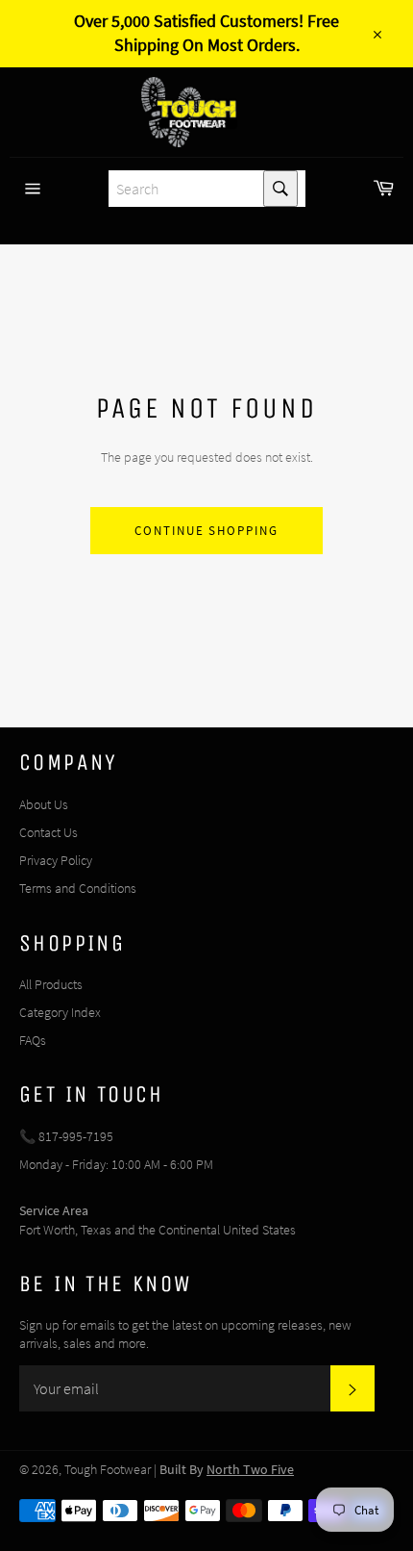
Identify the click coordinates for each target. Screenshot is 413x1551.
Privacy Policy (55, 860)
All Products (51, 984)
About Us (43, 804)
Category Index (60, 1012)
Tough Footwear (107, 1469)
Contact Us (48, 832)
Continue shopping (206, 530)
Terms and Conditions (77, 888)
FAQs (32, 1040)
